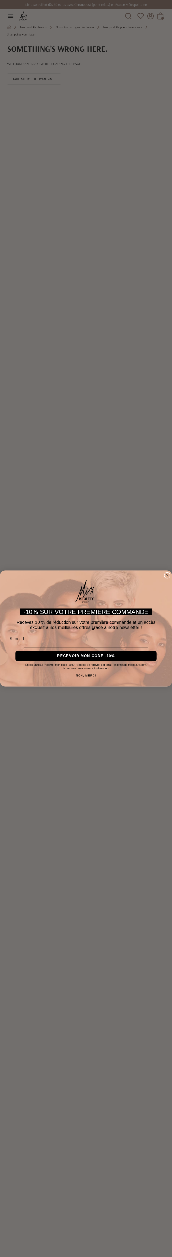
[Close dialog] (167, 575)
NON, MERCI (86, 675)
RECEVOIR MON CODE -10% (86, 656)
